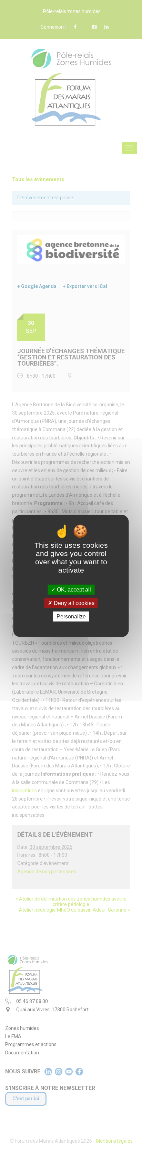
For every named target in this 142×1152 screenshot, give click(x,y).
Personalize (71, 616)
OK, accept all (73, 590)
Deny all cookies (73, 603)
